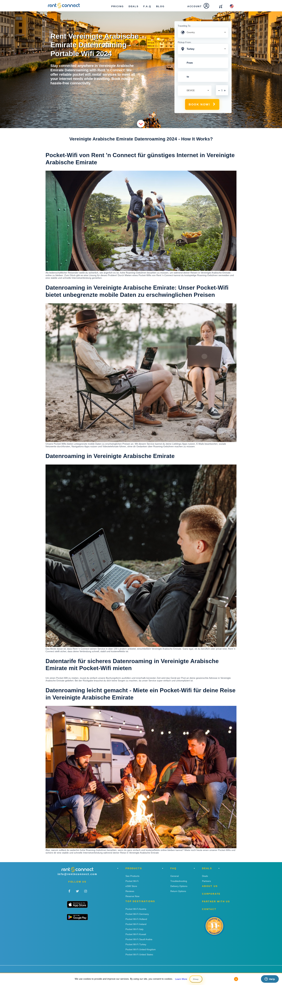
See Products (132, 876)
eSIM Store (131, 886)
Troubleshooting (178, 881)
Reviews (129, 891)
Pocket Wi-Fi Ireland (135, 924)
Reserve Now (132, 896)
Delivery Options (178, 886)
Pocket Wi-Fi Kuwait (135, 934)
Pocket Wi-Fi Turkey (135, 944)
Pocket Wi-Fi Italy (134, 929)
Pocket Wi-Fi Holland (136, 919)
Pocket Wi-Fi (132, 881)
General (174, 876)
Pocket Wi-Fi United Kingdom (140, 949)
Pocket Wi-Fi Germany (137, 914)
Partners (206, 881)
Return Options (178, 891)
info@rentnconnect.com (77, 874)
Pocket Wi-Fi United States (139, 954)
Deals (205, 876)
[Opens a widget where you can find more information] (270, 979)
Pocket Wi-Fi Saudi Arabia (138, 939)
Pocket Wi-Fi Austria (135, 909)
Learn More (181, 979)
